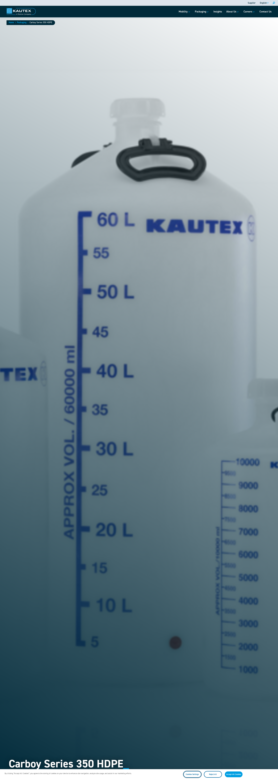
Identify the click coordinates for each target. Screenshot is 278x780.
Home (11, 22)
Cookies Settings (192, 774)
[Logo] (21, 11)
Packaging (21, 22)
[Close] (273, 774)
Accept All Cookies (233, 774)
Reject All (213, 774)
